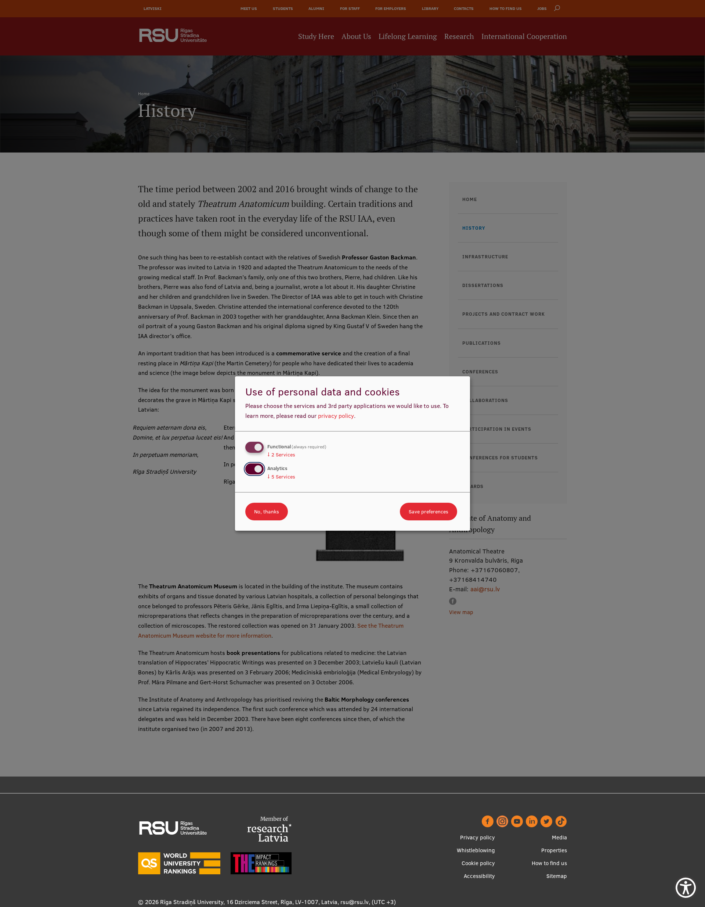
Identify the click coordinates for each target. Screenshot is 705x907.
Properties (554, 850)
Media (559, 837)
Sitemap (556, 876)
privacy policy (336, 416)
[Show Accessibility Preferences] (686, 888)
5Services (281, 476)
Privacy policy (477, 837)
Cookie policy (478, 863)
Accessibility (479, 876)
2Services (281, 454)
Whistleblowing (476, 850)
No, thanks (266, 511)
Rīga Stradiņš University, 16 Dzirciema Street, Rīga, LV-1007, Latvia (248, 902)
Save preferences (428, 511)
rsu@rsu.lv (354, 902)
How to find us (549, 863)
